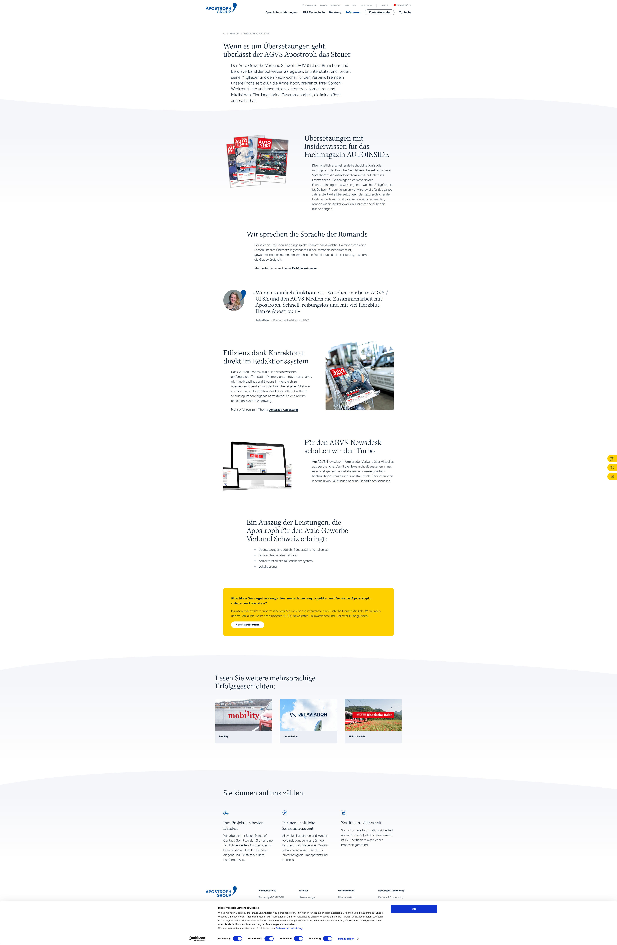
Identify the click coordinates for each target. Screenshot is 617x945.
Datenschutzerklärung (289, 928)
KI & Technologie (314, 12)
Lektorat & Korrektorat (283, 409)
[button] (282, 12)
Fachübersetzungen (304, 268)
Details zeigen (346, 938)
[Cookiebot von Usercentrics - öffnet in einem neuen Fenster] (197, 938)
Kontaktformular (379, 12)
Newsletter (336, 5)
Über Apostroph (309, 5)
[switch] (269, 938)
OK (414, 909)
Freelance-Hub (366, 5)
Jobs (346, 5)
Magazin (323, 5)
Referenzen (353, 12)
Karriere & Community (390, 897)
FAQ (354, 5)
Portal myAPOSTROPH (271, 897)
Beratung (335, 12)
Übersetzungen (307, 897)
